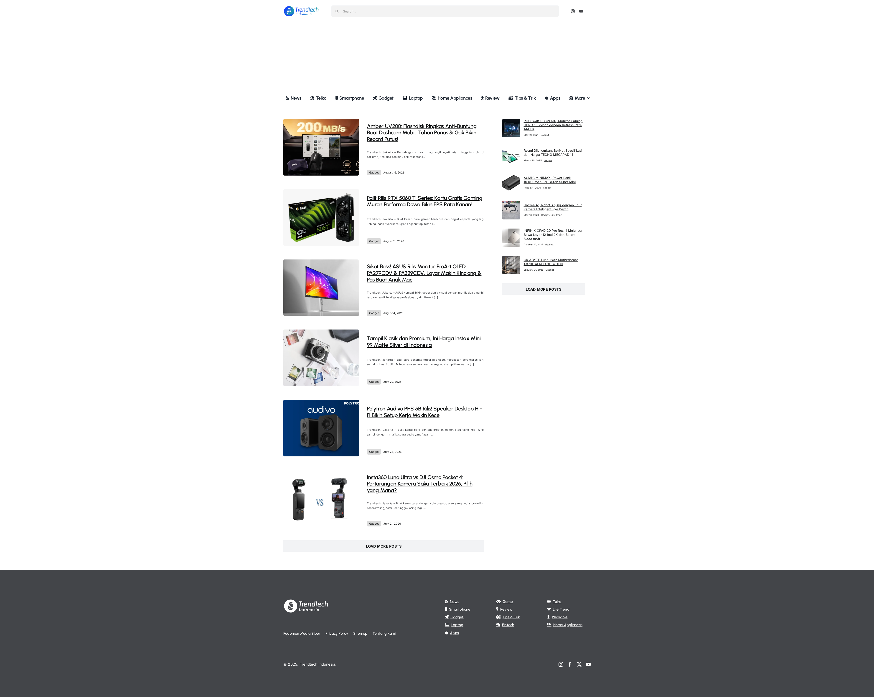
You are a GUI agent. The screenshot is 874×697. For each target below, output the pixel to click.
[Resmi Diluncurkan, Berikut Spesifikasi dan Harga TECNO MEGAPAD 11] (511, 149)
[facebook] (570, 664)
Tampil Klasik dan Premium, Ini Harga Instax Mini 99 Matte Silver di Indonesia (424, 341)
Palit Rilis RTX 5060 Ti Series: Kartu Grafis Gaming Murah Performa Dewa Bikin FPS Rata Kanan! (425, 201)
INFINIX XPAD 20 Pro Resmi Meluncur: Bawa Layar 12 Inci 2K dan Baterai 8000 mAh (553, 235)
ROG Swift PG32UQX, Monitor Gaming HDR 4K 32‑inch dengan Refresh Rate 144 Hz (553, 125)
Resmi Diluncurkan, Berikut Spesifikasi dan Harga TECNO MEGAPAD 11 (553, 152)
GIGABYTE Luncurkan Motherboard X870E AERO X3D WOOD (551, 262)
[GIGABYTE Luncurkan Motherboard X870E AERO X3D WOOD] (511, 259)
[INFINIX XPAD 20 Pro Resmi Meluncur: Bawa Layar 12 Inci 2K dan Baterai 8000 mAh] (511, 231)
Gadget (374, 172)
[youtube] (581, 11)
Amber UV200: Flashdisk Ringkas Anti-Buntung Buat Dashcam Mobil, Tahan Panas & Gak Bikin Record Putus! (422, 133)
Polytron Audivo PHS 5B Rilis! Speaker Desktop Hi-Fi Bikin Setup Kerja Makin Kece (424, 411)
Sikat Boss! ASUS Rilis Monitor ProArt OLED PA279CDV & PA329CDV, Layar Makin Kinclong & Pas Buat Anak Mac (424, 273)
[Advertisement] (437, 56)
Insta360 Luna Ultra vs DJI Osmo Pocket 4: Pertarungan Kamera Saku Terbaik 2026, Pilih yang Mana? (420, 484)
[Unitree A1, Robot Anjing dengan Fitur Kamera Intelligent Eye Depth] (511, 204)
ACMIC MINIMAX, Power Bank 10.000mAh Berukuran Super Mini (550, 180)
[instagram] (573, 11)
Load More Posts (384, 546)
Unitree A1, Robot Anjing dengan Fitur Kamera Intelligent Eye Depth (553, 207)
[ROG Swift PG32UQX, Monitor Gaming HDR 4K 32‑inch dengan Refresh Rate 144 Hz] (511, 122)
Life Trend (556, 215)
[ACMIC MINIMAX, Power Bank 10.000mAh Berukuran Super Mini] (511, 176)
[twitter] (579, 664)
